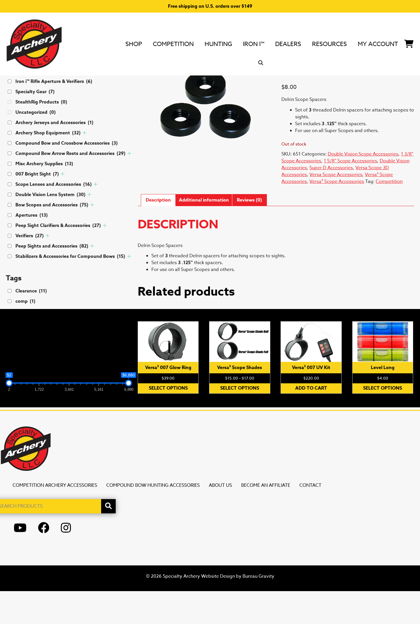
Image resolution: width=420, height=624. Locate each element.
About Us (220, 485)
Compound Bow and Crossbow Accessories (66, 143)
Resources (329, 44)
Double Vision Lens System (50, 194)
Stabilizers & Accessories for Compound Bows (70, 256)
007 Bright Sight (37, 174)
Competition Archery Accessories (55, 485)
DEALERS (288, 44)
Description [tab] (158, 200)
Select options (168, 388)
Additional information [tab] (204, 200)
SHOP (133, 44)
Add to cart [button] (311, 388)
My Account (378, 44)
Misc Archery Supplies (44, 163)
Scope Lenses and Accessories (53, 184)
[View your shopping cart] (408, 42)
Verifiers (29, 235)
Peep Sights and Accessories (51, 246)
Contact (310, 485)
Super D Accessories (331, 167)
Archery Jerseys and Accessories (54, 122)
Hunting (218, 44)
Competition (173, 44)
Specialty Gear (35, 91)
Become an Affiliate (265, 485)
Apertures (31, 215)
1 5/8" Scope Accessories (350, 161)
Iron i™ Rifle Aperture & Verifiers (53, 81)
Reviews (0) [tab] (249, 200)
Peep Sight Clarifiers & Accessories (58, 225)
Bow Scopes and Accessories (51, 205)
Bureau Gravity (258, 576)
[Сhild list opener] (84, 133)
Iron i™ (253, 44)
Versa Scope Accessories (335, 174)
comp (25, 301)
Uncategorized (35, 112)
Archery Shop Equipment (48, 132)
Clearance (31, 291)
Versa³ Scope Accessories (336, 181)
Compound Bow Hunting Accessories (153, 485)
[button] (261, 63)
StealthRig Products (41, 102)
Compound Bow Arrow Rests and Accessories (70, 153)
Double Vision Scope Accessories (363, 154)
